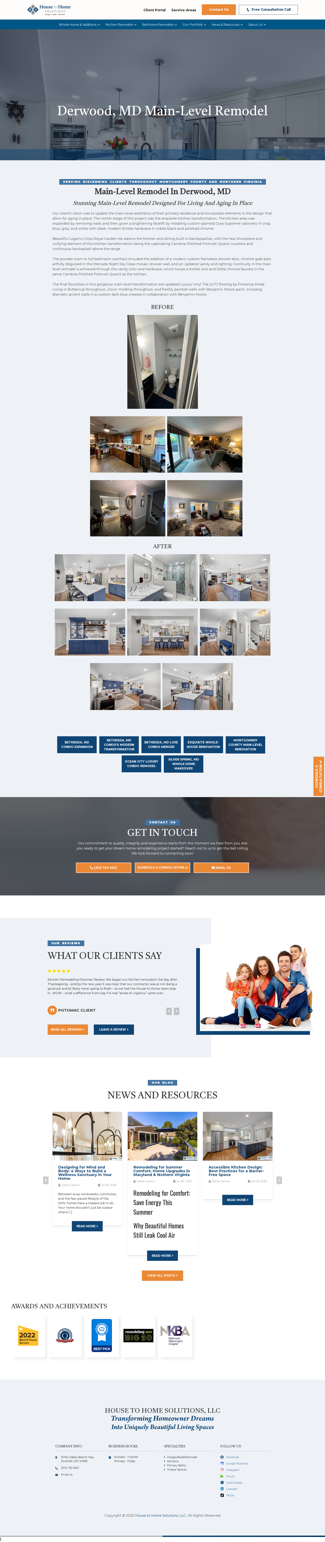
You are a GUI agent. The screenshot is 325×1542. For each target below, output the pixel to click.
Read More (86, 1226)
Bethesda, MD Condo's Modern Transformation (119, 745)
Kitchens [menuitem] (172, 1461)
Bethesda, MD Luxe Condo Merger (161, 745)
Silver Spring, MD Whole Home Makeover (183, 764)
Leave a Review (113, 1029)
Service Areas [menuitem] (183, 10)
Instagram (233, 1470)
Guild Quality (234, 1482)
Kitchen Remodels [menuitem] (119, 24)
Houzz (230, 1476)
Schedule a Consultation (161, 867)
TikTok (230, 1495)
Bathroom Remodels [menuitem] (158, 24)
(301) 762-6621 (105, 868)
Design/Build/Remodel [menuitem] (182, 1457)
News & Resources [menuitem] (225, 24)
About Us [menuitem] (255, 24)
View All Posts (161, 1275)
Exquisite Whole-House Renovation (203, 745)
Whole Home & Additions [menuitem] (77, 24)
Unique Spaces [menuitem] (177, 1469)
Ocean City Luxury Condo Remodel (141, 764)
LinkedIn (232, 1489)
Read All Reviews (67, 1029)
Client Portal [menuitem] (155, 10)
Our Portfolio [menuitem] (193, 24)
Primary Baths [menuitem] (176, 1465)
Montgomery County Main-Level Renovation (246, 745)
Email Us (223, 868)
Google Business (237, 1463)
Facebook (232, 1457)
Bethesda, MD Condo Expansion (77, 745)
